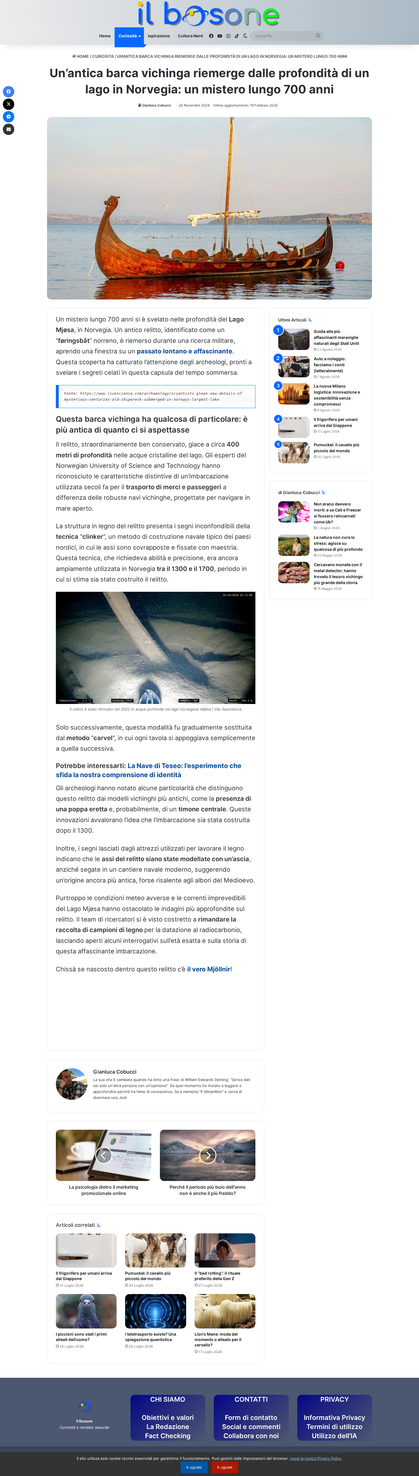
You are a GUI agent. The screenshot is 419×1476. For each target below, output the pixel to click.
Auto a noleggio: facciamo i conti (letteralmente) (330, 364)
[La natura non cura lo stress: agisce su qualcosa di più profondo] (294, 545)
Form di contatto (251, 1418)
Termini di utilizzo (334, 1427)
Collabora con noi (251, 1436)
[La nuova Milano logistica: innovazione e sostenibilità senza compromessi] (294, 394)
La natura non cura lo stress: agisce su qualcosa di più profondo (338, 543)
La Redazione (168, 1427)
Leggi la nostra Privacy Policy (315, 1458)
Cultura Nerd (190, 35)
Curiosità (128, 35)
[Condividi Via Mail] (8, 129)
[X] (8, 104)
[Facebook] (8, 91)
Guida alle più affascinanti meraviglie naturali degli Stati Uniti (336, 337)
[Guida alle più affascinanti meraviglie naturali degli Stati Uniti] (294, 339)
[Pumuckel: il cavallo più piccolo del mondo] (155, 1250)
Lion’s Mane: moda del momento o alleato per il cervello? (218, 1339)
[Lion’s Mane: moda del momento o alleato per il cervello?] (225, 1311)
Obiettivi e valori (168, 1418)
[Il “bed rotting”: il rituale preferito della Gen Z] (225, 1250)
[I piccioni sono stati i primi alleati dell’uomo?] (86, 1311)
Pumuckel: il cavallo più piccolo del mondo (148, 1276)
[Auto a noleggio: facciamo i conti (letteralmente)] (294, 366)
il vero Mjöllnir (208, 969)
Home (105, 35)
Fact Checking (167, 1436)
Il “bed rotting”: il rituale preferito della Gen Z (217, 1276)
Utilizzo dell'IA (334, 1436)
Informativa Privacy (334, 1418)
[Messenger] (8, 116)
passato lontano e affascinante (184, 351)
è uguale (194, 1467)
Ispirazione (159, 35)
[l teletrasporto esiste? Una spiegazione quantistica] (155, 1311)
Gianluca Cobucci (156, 105)
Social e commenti (251, 1427)
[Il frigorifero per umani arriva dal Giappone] (86, 1250)
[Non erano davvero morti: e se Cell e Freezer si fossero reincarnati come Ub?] (294, 512)
